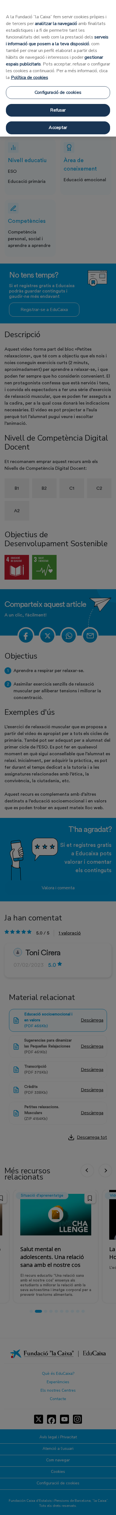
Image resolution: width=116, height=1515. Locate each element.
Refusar (58, 110)
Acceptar (58, 127)
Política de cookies (29, 77)
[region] (58, 68)
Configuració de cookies (58, 92)
